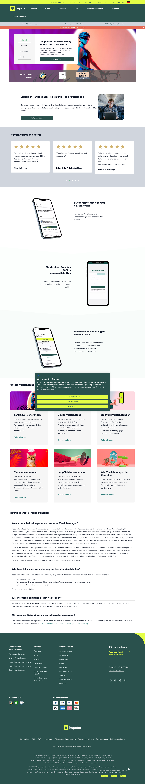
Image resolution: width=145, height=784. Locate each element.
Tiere (76, 8)
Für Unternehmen (19, 17)
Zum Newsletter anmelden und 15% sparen (72, 27)
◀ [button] (15, 179)
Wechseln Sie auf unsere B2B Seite (116, 653)
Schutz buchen (20, 437)
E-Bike (47, 8)
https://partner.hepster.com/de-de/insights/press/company (65, 623)
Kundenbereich (118, 2)
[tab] (24, 40)
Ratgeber (115, 8)
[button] (66, 180)
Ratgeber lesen (37, 118)
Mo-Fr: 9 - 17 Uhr (74, 2)
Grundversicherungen (95, 8)
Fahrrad (34, 8)
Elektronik (62, 8)
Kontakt (88, 2)
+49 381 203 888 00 (57, 2)
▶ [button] (129, 179)
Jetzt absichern (56, 59)
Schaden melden (102, 2)
